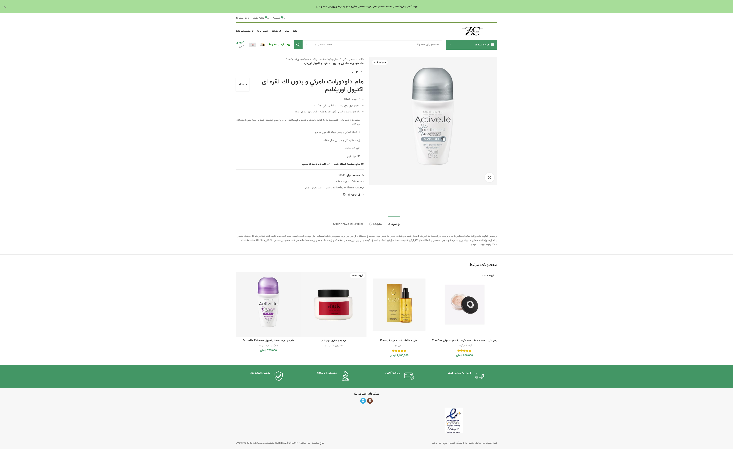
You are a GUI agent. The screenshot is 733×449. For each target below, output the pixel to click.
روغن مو (399, 346)
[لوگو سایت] (472, 31)
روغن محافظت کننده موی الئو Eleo (399, 341)
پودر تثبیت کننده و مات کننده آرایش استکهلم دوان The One (464, 341)
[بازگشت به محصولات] (356, 72)
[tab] (394, 222)
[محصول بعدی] (352, 72)
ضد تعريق (316, 188)
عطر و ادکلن (348, 59)
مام (307, 188)
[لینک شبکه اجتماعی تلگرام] (344, 194)
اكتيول (327, 188)
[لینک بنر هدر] (372, 6)
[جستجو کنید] (298, 44)
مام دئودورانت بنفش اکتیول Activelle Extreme (268, 341)
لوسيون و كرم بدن (334, 346)
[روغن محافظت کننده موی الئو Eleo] (399, 305)
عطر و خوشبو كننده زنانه (325, 59)
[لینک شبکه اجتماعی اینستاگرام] (349, 194)
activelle (337, 188)
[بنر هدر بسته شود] (5, 6)
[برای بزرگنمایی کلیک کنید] (489, 177)
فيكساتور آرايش (464, 346)
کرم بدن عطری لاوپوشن (333, 341)
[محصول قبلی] (361, 72)
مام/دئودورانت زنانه (298, 59)
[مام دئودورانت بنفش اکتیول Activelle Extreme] (268, 305)
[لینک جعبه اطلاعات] (275, 45)
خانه (361, 59)
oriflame (242, 85)
